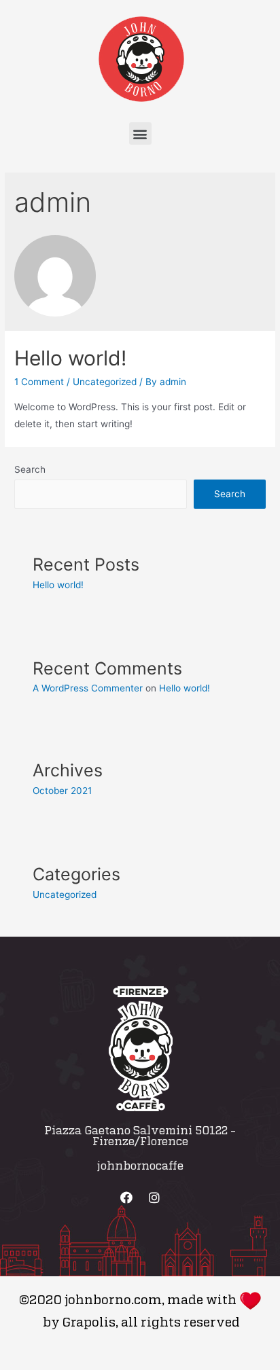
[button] (140, 133)
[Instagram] (154, 1197)
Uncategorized (105, 381)
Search (30, 469)
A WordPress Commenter (88, 688)
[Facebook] (126, 1197)
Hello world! (70, 358)
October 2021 (62, 790)
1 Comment (39, 381)
